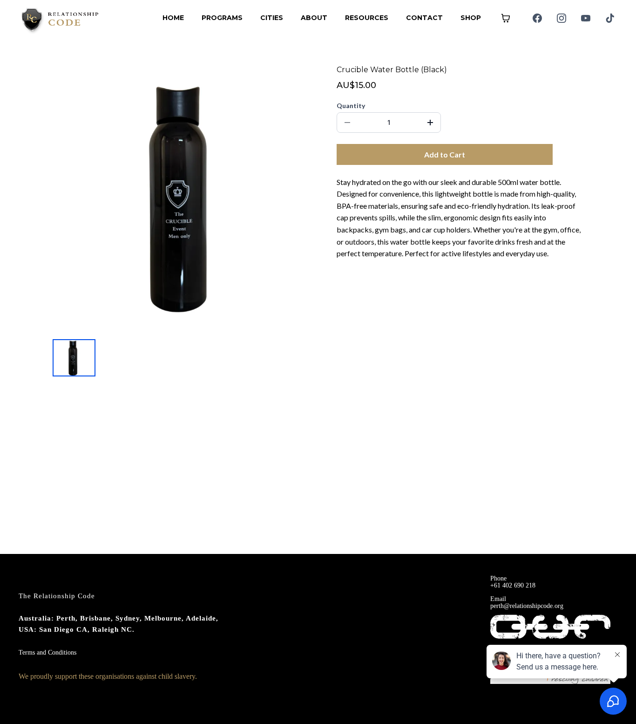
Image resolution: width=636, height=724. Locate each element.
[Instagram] (561, 18)
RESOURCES (366, 18)
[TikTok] (610, 18)
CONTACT (424, 18)
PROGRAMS (222, 18)
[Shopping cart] (505, 18)
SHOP (470, 18)
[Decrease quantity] (347, 122)
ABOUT (314, 18)
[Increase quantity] (430, 122)
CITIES (271, 18)
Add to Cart (444, 154)
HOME (173, 18)
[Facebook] (537, 18)
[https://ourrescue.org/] (550, 631)
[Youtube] (586, 18)
